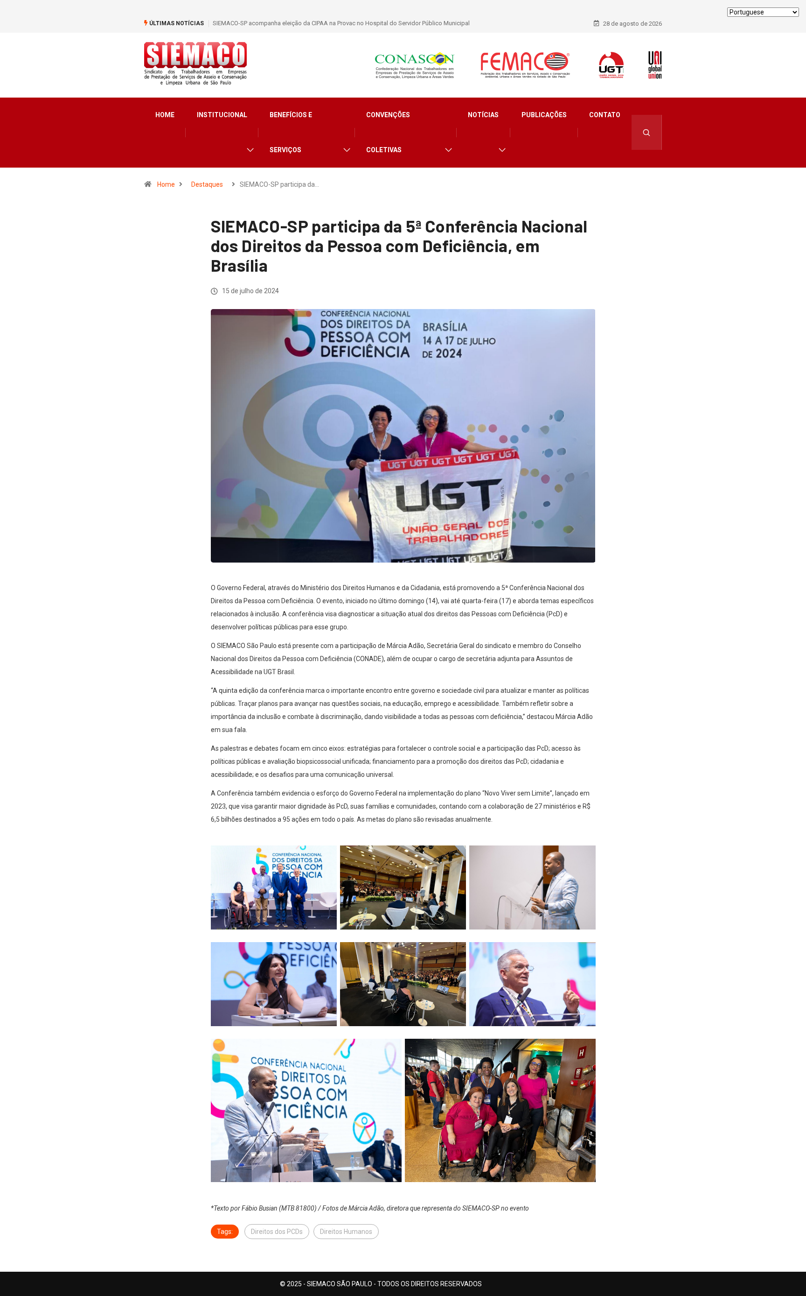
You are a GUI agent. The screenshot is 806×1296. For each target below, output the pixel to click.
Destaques (207, 184)
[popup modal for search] (647, 132)
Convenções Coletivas (388, 132)
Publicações (544, 115)
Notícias (483, 115)
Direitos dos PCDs (277, 1231)
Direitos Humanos (346, 1231)
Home (164, 115)
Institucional (222, 115)
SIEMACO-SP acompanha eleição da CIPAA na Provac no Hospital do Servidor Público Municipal (341, 23)
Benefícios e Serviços (291, 132)
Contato (604, 115)
